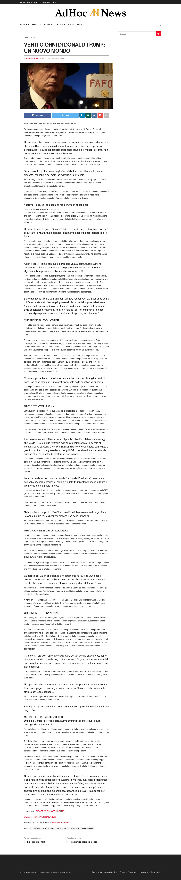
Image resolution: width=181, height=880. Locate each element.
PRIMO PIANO (74, 828)
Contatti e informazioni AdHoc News (104, 872)
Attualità (29, 2)
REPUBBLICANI (87, 828)
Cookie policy (156, 872)
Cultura (36, 2)
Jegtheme (67, 872)
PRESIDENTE (62, 828)
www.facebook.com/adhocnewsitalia (40, 816)
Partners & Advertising (128, 872)
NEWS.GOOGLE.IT (60, 822)
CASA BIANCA (35, 828)
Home (26, 38)
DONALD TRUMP (49, 828)
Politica (22, 2)
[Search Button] (158, 33)
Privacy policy (144, 872)
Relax (49, 2)
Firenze (32, 38)
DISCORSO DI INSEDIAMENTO (50, 811)
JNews (28, 872)
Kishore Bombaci (33, 58)
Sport (54, 2)
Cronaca (43, 2)
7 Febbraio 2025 (51, 58)
